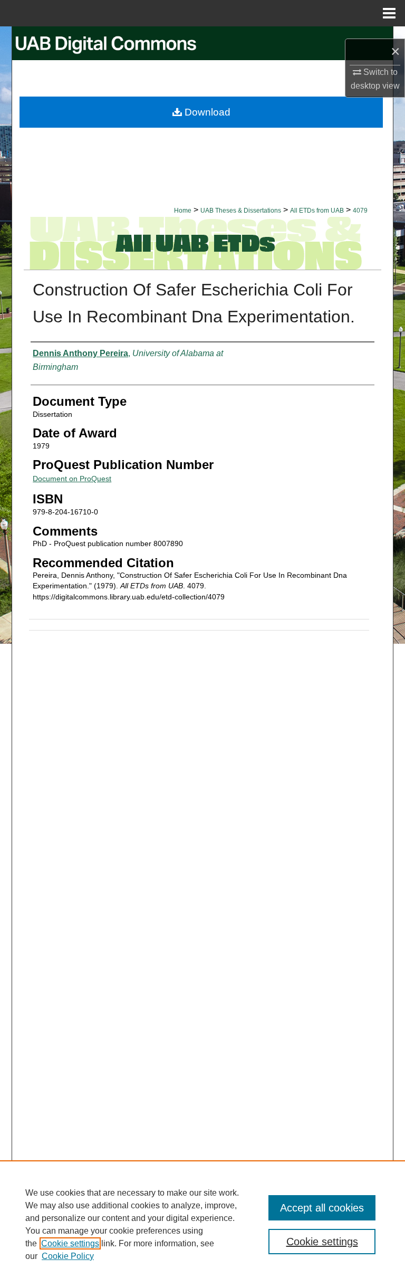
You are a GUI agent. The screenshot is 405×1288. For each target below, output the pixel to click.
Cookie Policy (68, 1256)
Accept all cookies (322, 1208)
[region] (202, 1224)
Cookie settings (70, 1243)
